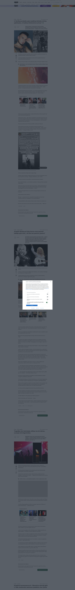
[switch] (47, 294)
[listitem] (37, 292)
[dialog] (37, 295)
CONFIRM (31, 305)
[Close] (51, 282)
